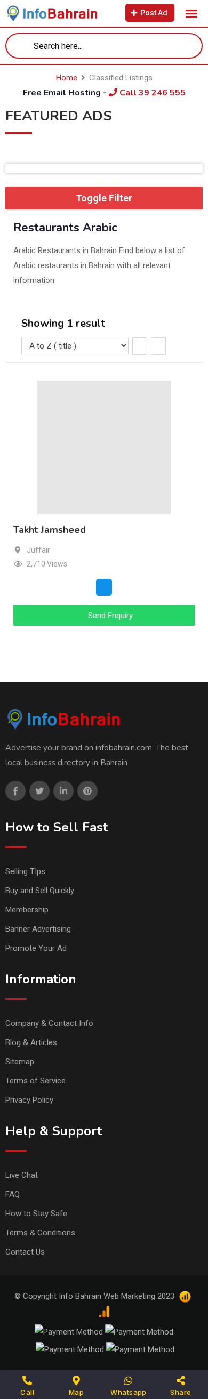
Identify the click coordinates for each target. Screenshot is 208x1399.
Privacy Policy (29, 1100)
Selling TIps (25, 871)
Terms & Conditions (40, 1233)
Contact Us (25, 1252)
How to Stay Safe (36, 1213)
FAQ (12, 1194)
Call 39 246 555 (151, 93)
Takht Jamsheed (49, 529)
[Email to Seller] (104, 587)
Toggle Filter (104, 198)
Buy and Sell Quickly (39, 890)
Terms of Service (35, 1081)
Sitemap (19, 1061)
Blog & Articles (31, 1042)
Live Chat (21, 1175)
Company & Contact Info (49, 1023)
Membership (27, 910)
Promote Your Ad (36, 948)
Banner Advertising (38, 929)
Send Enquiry (109, 615)
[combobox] (104, 46)
